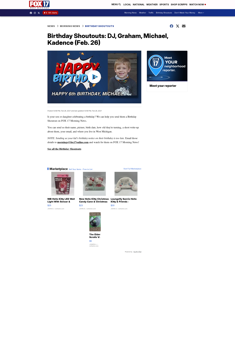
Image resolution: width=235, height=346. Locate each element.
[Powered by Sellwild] (137, 252)
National (138, 4)
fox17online (31, 13)
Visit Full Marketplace (132, 169)
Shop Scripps (179, 4)
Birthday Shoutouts (164, 12)
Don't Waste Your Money (184, 12)
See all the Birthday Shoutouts (64, 149)
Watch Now (197, 4)
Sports (164, 4)
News (51, 26)
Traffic (151, 12)
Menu (115, 4)
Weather (152, 4)
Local (127, 4)
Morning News (130, 12)
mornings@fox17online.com (73, 142)
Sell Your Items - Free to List (80, 169)
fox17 (39, 13)
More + (201, 12)
